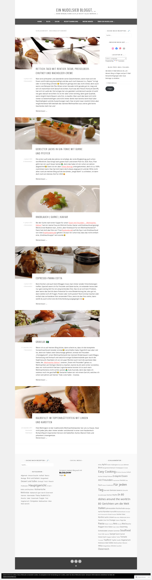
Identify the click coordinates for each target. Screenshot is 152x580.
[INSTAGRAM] (72, 561)
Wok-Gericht (25, 504)
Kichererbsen (121, 512)
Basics (47, 475)
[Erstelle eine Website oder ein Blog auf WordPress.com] (76, 566)
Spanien (107, 534)
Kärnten (23, 495)
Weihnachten (43, 501)
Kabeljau (127, 508)
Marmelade (31, 495)
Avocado (120, 464)
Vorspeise (34, 501)
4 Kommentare (28, 286)
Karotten (106, 511)
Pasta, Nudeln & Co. (43, 495)
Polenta (111, 524)
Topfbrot (107, 540)
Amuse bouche (33, 475)
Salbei (117, 527)
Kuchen (119, 514)
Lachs (106, 517)
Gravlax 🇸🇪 (42, 342)
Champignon (120, 468)
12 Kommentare (27, 161)
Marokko (117, 517)
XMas (100, 546)
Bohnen (126, 465)
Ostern (117, 520)
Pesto (106, 524)
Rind (124, 523)
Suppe (41, 498)
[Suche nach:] (118, 35)
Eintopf (40, 481)
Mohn (128, 517)
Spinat (122, 534)
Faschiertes (116, 480)
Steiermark (34, 498)
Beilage (23, 478)
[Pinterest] (120, 48)
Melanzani (123, 517)
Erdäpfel (117, 476)
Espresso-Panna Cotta (49, 278)
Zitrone (113, 546)
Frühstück (24, 486)
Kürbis (101, 517)
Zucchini (118, 546)
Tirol (46, 498)
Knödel (128, 511)
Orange (112, 520)
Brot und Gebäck (33, 478)
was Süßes (109, 543)
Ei (116, 472)
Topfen (114, 540)
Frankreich (110, 485)
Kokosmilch (104, 514)
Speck (118, 534)
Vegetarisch (25, 501)
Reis (115, 523)
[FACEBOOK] (79, 561)
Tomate (123, 537)
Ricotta (119, 524)
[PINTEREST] (76, 561)
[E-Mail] (124, 48)
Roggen (101, 527)
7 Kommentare (28, 350)
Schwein (110, 531)
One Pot (106, 520)
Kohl (99, 514)
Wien (50, 501)
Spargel (112, 534)
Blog (48, 21)
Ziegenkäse (107, 546)
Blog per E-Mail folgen (118, 67)
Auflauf (41, 475)
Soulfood (125, 530)
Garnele (106, 490)
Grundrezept (102, 495)
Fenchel (122, 480)
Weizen (124, 543)
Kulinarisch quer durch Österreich (41, 493)
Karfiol (100, 511)
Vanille (119, 540)
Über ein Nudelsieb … (106, 21)
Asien (109, 465)
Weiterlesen (41, 111)
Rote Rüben (109, 527)
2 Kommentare (28, 225)
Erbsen (110, 476)
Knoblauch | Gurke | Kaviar (52, 217)
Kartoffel (113, 511)
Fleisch (50, 481)
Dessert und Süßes (29, 481)
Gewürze (119, 490)
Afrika (100, 464)
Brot (100, 467)
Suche (57, 21)
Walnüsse (101, 543)
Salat (28, 498)
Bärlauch (112, 468)
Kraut (109, 514)
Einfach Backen (122, 472)
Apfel (104, 464)
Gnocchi (125, 490)
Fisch (46, 481)
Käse (123, 514)
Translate (121, 61)
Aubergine (114, 465)
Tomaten (100, 540)
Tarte (118, 537)
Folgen (110, 89)
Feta (126, 480)
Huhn (114, 494)
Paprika (123, 520)
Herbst (109, 495)
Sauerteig (123, 527)
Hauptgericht (37, 485)
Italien (102, 508)
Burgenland (44, 478)
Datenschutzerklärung (9, 577)
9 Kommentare (28, 81)
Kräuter (114, 514)
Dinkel (126, 468)
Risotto (23, 498)
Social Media (76, 460)
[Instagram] (113, 48)
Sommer (117, 531)
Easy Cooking (107, 471)
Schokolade (102, 531)
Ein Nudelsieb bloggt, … (76, 10)
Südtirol (113, 537)
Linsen (111, 517)
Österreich (103, 549)
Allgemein (24, 475)
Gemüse (113, 490)
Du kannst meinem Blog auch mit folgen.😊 (70, 472)
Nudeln (100, 520)
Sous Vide (101, 534)
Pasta (101, 523)
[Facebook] (116, 48)
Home (39, 21)
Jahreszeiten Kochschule (115, 508)
